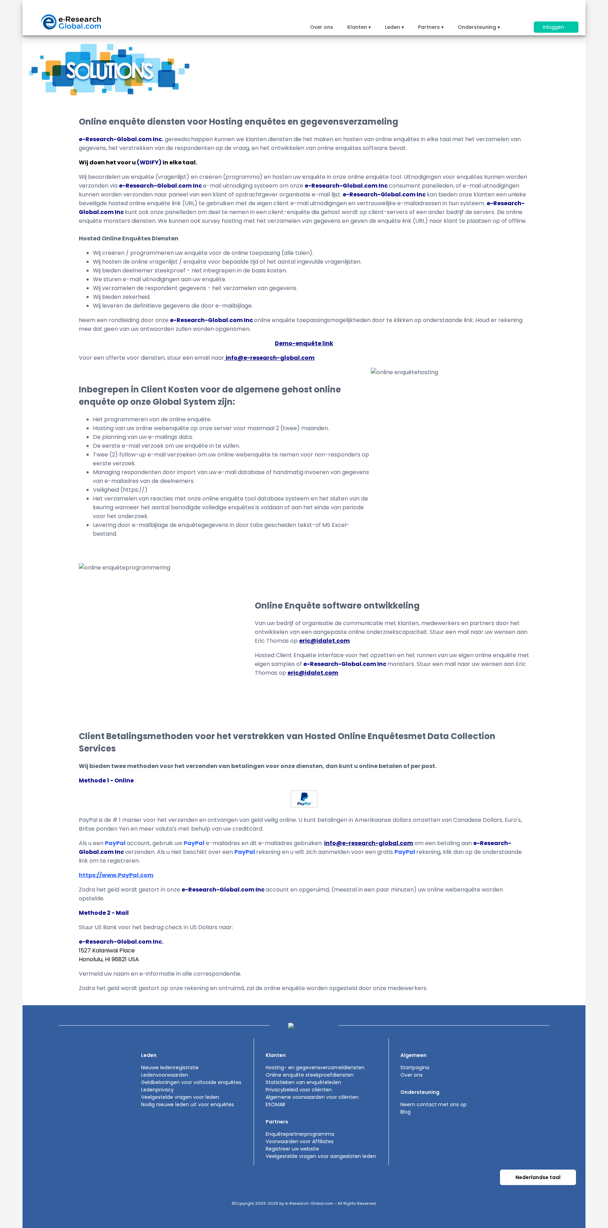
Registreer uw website (292, 1148)
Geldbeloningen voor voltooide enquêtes (191, 1082)
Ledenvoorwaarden (164, 1074)
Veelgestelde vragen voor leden (180, 1097)
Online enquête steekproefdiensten (310, 1074)
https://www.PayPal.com (116, 875)
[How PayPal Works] (304, 805)
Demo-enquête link (304, 343)
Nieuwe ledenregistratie (170, 1067)
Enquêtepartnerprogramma (300, 1134)
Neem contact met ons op (433, 1104)
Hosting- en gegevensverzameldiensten (315, 1067)
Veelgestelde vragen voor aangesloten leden (321, 1156)
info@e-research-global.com (270, 358)
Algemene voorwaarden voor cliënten (312, 1097)
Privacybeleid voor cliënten (299, 1089)
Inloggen (554, 27)
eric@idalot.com (324, 641)
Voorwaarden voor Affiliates (300, 1141)
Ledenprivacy (157, 1089)
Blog (405, 1111)
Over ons (321, 27)
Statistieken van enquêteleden (303, 1082)
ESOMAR (275, 1104)
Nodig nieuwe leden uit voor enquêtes (187, 1104)
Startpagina (414, 1067)
